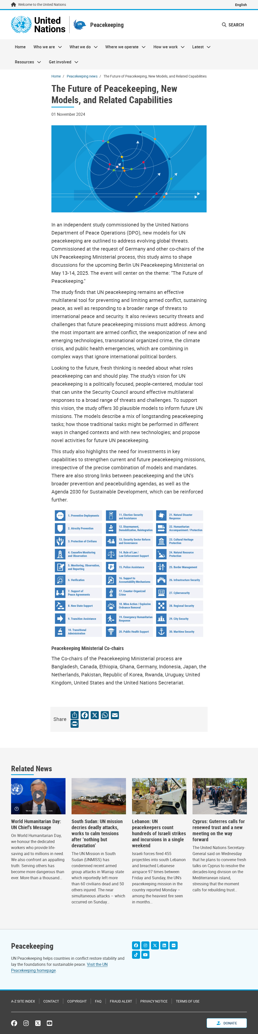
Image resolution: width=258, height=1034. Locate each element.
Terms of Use (188, 1001)
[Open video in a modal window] (38, 796)
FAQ (98, 1001)
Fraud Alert (121, 1001)
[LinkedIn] (164, 945)
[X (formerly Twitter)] (38, 1023)
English (241, 4)
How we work (164, 47)
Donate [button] (230, 1023)
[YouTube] (145, 955)
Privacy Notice (154, 1001)
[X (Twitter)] (155, 945)
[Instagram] (145, 945)
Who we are (42, 47)
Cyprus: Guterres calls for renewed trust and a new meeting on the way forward (218, 830)
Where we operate (120, 47)
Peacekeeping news (82, 76)
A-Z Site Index (23, 1001)
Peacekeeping (107, 24)
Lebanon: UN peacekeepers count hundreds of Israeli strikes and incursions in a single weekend (159, 833)
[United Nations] (38, 24)
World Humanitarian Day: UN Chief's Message (36, 824)
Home (20, 47)
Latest (196, 47)
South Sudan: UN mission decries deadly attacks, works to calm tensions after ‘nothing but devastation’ (97, 833)
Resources (22, 62)
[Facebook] (136, 945)
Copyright (77, 1001)
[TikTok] (136, 955)
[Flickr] (174, 945)
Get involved (58, 62)
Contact (51, 1001)
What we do (78, 47)
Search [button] (236, 25)
